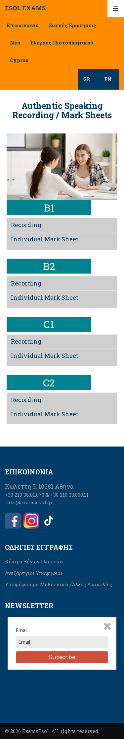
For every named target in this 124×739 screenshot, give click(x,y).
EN (108, 79)
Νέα (15, 42)
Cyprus (19, 60)
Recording (26, 225)
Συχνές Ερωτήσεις (72, 25)
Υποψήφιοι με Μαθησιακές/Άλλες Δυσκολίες (58, 584)
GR (86, 79)
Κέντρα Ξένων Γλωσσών (34, 561)
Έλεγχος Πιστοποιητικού (61, 42)
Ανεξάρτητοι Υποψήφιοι (33, 573)
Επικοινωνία (23, 25)
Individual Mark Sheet (44, 239)
